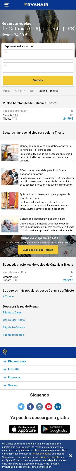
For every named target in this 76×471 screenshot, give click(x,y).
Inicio (6, 90)
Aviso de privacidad (50, 457)
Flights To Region (13, 334)
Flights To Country (14, 327)
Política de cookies (41, 453)
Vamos (38, 80)
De (6, 52)
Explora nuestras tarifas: (19, 46)
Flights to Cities (12, 312)
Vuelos (18, 90)
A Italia (30, 90)
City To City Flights (14, 319)
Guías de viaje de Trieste (38, 249)
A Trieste (8, 296)
